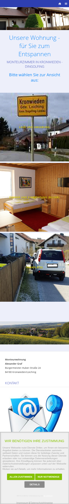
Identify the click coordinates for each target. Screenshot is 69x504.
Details (35, 484)
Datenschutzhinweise (41, 502)
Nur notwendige (48, 476)
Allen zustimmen (21, 476)
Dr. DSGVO (48, 496)
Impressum (22, 502)
